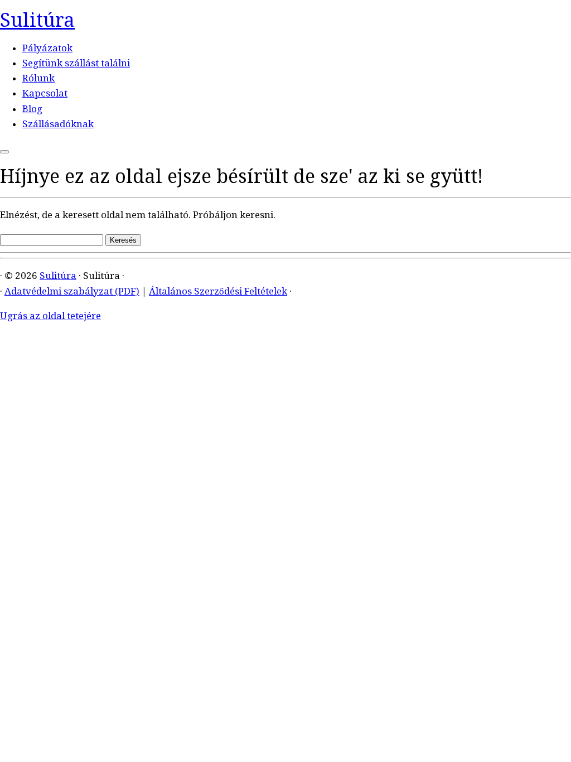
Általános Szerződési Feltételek (218, 291)
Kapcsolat (44, 93)
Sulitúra (37, 20)
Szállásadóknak (58, 123)
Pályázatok (47, 48)
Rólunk (38, 78)
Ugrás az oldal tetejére (50, 315)
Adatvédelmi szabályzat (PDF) (71, 291)
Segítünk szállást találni (76, 63)
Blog (32, 108)
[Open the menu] (4, 151)
